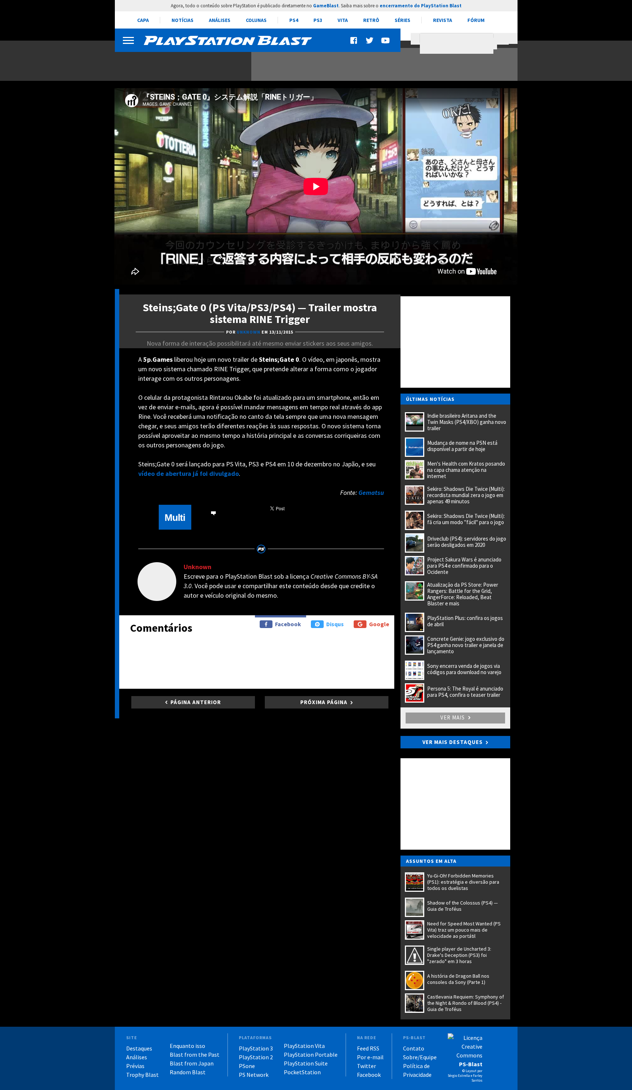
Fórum (476, 20)
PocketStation (302, 1072)
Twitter (366, 1066)
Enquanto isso (187, 1045)
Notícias (182, 20)
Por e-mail (370, 1057)
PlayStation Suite (306, 1063)
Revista (442, 20)
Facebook (288, 624)
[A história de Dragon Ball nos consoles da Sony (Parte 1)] (179, 61)
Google (379, 624)
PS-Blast (470, 1064)
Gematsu (371, 492)
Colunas (256, 20)
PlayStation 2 (256, 1057)
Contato (413, 1048)
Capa (143, 20)
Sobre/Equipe (420, 1057)
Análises (219, 20)
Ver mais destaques (452, 741)
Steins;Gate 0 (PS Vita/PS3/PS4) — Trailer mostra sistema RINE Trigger (260, 313)
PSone (247, 1066)
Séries (402, 20)
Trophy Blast (142, 1074)
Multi (175, 517)
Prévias (135, 1066)
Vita (343, 20)
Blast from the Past (194, 1054)
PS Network (253, 1074)
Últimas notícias (430, 399)
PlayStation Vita (304, 1045)
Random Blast (188, 1072)
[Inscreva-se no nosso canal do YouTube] (385, 40)
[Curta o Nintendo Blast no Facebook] (354, 40)
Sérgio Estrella (459, 1075)
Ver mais (453, 717)
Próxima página (323, 702)
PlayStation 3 (256, 1048)
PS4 (293, 20)
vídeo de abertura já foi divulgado (188, 473)
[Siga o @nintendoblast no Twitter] (369, 40)
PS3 (317, 20)
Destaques (139, 1048)
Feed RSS (368, 1048)
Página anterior (195, 702)
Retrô (371, 20)
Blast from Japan (192, 1063)
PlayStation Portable (311, 1054)
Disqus (335, 624)
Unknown (197, 567)
